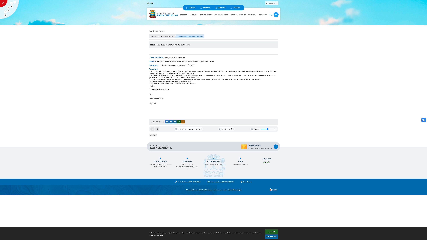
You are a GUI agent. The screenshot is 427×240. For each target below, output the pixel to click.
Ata (151, 95)
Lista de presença (156, 98)
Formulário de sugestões (159, 89)
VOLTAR (154, 135)
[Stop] (157, 129)
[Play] (152, 129)
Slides (152, 86)
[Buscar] (276, 14)
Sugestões (153, 103)
